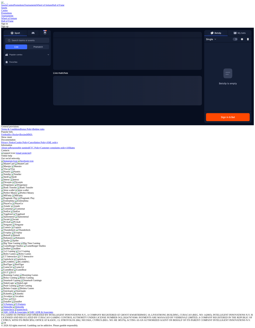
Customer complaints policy (53, 147)
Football (5, 134)
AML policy (52, 142)
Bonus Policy (26, 129)
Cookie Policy (21, 142)
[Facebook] (25, 161)
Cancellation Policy (37, 142)
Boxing (23, 134)
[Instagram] (9, 161)
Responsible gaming (19, 147)
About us (5, 147)
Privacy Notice (8, 142)
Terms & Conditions (10, 129)
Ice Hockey (14, 134)
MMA (29, 134)
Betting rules (38, 129)
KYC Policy (34, 147)
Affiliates (70, 147)
